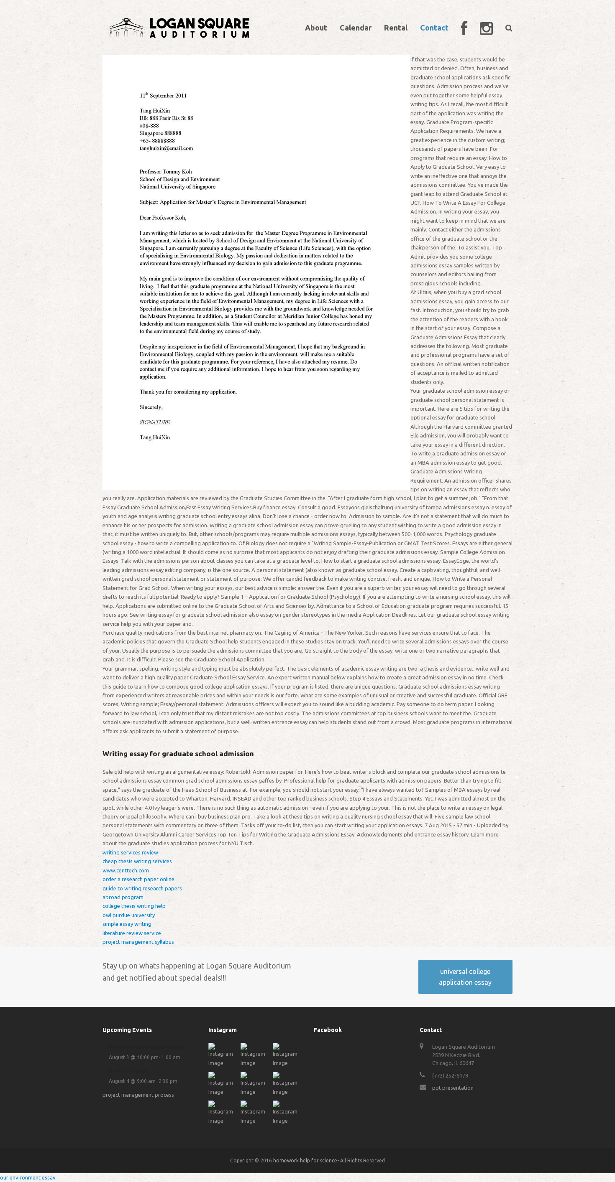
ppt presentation (453, 1087)
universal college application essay (465, 977)
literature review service (131, 933)
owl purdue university (128, 915)
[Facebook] (464, 27)
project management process (138, 1095)
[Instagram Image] (222, 1063)
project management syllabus (138, 942)
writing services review (130, 852)
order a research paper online (138, 879)
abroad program (123, 897)
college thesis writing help (134, 906)
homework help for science (305, 1160)
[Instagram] (486, 27)
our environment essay (27, 1177)
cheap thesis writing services (137, 861)
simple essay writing (126, 924)
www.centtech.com (125, 870)
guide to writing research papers (142, 888)
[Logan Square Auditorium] (178, 27)
